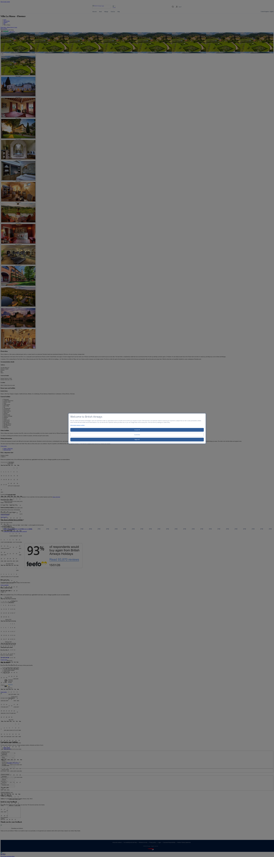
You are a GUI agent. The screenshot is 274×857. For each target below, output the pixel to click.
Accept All (137, 430)
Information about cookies (77, 425)
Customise (137, 434)
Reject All (137, 439)
